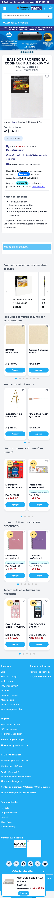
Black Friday (6, 822)
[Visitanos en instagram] (16, 864)
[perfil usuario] (44, 8)
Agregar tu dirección (16, 22)
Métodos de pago (9, 729)
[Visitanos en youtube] (45, 864)
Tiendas (5, 690)
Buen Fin (5, 817)
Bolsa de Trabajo (9, 676)
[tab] (16, 378)
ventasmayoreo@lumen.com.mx (20, 792)
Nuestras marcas (9, 695)
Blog (3, 672)
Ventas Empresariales (11, 709)
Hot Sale (5, 808)
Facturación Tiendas (40, 672)
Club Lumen (7, 681)
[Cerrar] (51, 28)
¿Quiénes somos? (9, 686)
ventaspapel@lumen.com (16, 745)
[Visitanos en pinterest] (30, 864)
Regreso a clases (9, 812)
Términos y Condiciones (13, 734)
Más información (15, 150)
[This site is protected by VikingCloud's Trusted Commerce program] (34, 848)
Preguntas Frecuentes (40, 676)
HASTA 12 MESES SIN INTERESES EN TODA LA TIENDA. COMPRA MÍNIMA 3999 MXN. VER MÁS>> (27, 28)
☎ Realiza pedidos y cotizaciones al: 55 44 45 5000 (25, 2)
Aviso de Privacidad (10, 724)
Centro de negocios (13, 781)
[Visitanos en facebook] (23, 864)
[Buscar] (48, 15)
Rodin (14, 122)
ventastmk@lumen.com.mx (17, 776)
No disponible (13, 138)
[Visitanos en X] (38, 864)
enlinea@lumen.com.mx (16, 760)
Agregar (15, 370)
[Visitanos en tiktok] (9, 864)
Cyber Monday (8, 826)
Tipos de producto (10, 704)
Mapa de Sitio (7, 700)
